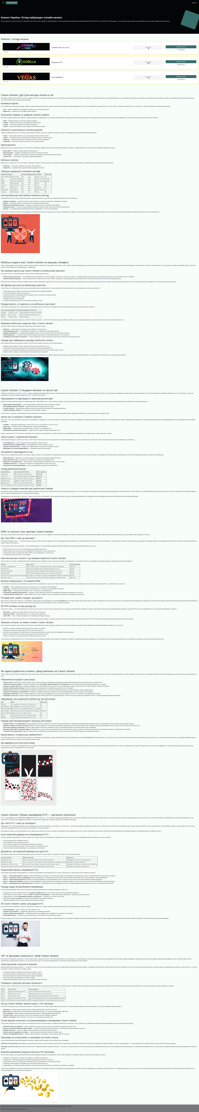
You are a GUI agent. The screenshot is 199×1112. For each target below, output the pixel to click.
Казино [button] (194, 2)
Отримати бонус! (12, 2)
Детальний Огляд (181, 49)
